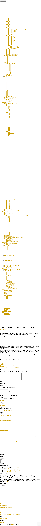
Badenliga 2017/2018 (10, 189)
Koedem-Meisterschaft (10, 285)
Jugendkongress (9, 100)
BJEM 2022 (8, 21)
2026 (7, 57)
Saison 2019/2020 (9, 197)
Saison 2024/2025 (9, 192)
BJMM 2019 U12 (11, 147)
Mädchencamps (9, 240)
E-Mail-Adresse (3, 383)
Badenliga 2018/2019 (10, 188)
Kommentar (2, 379)
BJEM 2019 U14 (11, 41)
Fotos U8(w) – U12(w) (14, 46)
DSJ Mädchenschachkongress (9, 236)
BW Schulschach (9, 267)
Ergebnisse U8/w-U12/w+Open (13, 12)
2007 (7, 92)
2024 (7, 59)
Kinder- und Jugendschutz (6, 311)
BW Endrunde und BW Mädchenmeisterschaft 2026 (10, 444)
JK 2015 (9, 101)
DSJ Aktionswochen (9, 239)
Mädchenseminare (7, 212)
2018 (7, 81)
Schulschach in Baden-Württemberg (6, 507)
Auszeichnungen (3, 363)
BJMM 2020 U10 (11, 142)
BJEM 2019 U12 (11, 39)
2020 (7, 137)
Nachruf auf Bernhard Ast (12, 468)
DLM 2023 (8, 200)
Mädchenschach (5, 211)
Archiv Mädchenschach (8, 238)
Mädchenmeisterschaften (8, 214)
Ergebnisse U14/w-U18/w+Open (13, 8)
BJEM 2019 (8, 35)
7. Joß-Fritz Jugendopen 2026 (6, 410)
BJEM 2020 (8, 27)
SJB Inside (4, 289)
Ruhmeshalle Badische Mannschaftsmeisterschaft (14, 155)
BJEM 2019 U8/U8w (11, 36)
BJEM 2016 (8, 51)
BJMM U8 (2, 405)
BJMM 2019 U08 (11, 149)
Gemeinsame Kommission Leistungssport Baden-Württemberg (11, 509)
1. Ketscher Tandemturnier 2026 (7, 415)
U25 (9, 132)
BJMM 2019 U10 (11, 148)
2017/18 (9, 73)
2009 (7, 90)
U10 (9, 110)
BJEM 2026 (8, 5)
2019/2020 (8, 187)
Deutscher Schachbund (4, 505)
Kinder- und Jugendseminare (11, 283)
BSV (3, 312)
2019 (7, 80)
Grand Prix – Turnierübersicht (11, 63)
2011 (7, 88)
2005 (7, 94)
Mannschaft (4, 102)
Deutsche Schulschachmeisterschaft (10, 243)
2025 (7, 58)
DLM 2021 (8, 202)
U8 (8, 111)
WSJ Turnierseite (9, 75)
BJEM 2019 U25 (11, 44)
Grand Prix (6, 62)
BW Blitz (5, 76)
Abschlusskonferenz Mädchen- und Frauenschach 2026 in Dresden (13, 445)
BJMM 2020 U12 (11, 141)
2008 (7, 91)
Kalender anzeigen (3, 432)
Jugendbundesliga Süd (8, 190)
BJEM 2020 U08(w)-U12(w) (12, 30)
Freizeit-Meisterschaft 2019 (13, 48)
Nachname (2, 454)
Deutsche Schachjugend (4, 503)
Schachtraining (9, 286)
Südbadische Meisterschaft (8, 260)
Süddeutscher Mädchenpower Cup (12, 241)
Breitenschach (4, 268)
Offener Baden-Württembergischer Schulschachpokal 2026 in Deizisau (14, 443)
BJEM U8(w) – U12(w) (5, 430)
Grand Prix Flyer (9, 74)
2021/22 (9, 69)
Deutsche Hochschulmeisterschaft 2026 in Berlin (10, 437)
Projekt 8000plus (7, 314)
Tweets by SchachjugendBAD (5, 493)
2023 (7, 60)
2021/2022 (8, 186)
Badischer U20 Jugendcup (8, 180)
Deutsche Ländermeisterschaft (9, 199)
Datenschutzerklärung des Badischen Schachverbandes (9, 512)
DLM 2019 (8, 204)
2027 (7, 56)
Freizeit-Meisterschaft (12, 34)
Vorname (2, 452)
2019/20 (9, 71)
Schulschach (4, 242)
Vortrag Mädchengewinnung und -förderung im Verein (13, 237)
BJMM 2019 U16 (11, 145)
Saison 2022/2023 (9, 194)
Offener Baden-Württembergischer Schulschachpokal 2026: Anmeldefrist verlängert (16, 440)
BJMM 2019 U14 (11, 146)
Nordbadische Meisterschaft (9, 255)
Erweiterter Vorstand (8, 290)
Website (1, 385)
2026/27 (9, 64)
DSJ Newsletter (7, 235)
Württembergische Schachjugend (6, 510)
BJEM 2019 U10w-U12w (12, 37)
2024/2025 (8, 183)
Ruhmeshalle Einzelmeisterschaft (12, 54)
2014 (7, 85)
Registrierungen (11, 28)
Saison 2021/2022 (9, 195)
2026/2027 (8, 181)
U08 (9, 124)
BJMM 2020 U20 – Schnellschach (13, 138)
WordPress (12, 524)
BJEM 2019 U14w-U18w (12, 40)
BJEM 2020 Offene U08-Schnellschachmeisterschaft (17, 29)
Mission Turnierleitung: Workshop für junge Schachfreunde (12, 441)
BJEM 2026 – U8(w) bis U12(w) (15, 470)
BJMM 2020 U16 (11, 139)
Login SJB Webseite (3, 518)
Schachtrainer (10, 287)
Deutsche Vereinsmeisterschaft (9, 209)
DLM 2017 (8, 206)
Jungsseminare (11, 284)
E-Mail (1, 456)
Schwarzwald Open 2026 (6, 442)
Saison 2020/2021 (9, 196)
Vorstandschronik (9, 291)
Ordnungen (6, 307)
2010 (7, 89)
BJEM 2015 (8, 52)
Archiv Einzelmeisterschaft (9, 98)
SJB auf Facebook (3, 497)
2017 (7, 82)
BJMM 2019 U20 (11, 144)
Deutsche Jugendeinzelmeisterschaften (11, 55)
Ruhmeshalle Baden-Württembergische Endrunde (14, 166)
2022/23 (9, 68)
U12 (9, 109)
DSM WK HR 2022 (9, 244)
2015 (7, 84)
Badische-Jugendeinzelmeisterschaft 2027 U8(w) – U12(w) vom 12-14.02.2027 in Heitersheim (18, 436)
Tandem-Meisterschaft (8, 281)
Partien (9, 15)
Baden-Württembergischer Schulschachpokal (12, 265)
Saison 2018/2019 (9, 198)
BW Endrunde (6, 156)
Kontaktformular (7, 308)
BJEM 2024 (8, 11)
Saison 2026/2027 (9, 191)
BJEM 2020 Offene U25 (12, 32)
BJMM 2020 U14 (11, 140)
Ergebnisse (10, 6)
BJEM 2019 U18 (11, 43)
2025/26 (9, 65)
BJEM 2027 (8, 4)
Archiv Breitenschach (8, 282)
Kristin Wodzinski (6, 329)
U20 (9, 106)
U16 (9, 107)
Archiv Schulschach (7, 266)
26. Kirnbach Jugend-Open (5, 420)
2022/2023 (8, 185)
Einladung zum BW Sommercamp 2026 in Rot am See (11, 446)
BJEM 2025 (8, 7)
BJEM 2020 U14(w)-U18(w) (12, 31)
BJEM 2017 (8, 50)
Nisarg (19, 524)
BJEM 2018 (8, 49)
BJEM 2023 (8, 17)
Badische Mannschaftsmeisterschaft (10, 103)
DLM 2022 (8, 201)
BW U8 (7, 99)
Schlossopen (8, 280)
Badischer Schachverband (4, 501)
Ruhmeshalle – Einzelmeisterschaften (10, 97)
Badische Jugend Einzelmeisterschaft (10, 3)
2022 (7, 61)
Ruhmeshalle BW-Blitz (10, 96)
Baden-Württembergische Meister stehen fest (8, 365)
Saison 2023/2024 (9, 193)
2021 (7, 79)
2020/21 (9, 70)
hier (10, 393)
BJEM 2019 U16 (11, 42)
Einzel (3, 2)
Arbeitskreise (6, 294)
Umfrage (9, 16)
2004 (7, 95)
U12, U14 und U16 (11, 133)
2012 (7, 87)
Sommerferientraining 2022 (13, 288)
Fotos (9, 33)
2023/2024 (8, 184)
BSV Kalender (6, 313)
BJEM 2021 (8, 24)
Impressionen (10, 10)
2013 (7, 86)
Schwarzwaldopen (7, 270)
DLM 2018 (8, 205)
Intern (5, 310)
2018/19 (9, 72)
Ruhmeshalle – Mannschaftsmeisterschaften (12, 210)
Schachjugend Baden (9, 0)
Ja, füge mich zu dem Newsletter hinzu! (8, 387)
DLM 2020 (8, 203)
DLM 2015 (8, 208)
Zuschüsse (6, 293)
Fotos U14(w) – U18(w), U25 (15, 47)
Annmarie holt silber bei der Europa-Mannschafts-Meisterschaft (11, 367)
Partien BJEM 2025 (11, 9)
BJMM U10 (2, 400)
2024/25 (9, 66)
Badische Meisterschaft (8, 245)
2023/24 (9, 67)
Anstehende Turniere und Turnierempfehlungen (12, 269)
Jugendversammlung (8, 295)
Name (1, 381)
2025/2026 (8, 182)
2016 (7, 83)
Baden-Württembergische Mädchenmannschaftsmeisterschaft (15, 167)
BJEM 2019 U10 (11, 38)
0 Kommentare (12, 329)
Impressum (6, 309)
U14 (9, 108)
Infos (5, 292)
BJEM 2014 (8, 53)
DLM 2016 (8, 207)
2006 (7, 93)
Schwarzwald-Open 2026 (5, 425)
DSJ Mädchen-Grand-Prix (8, 213)
